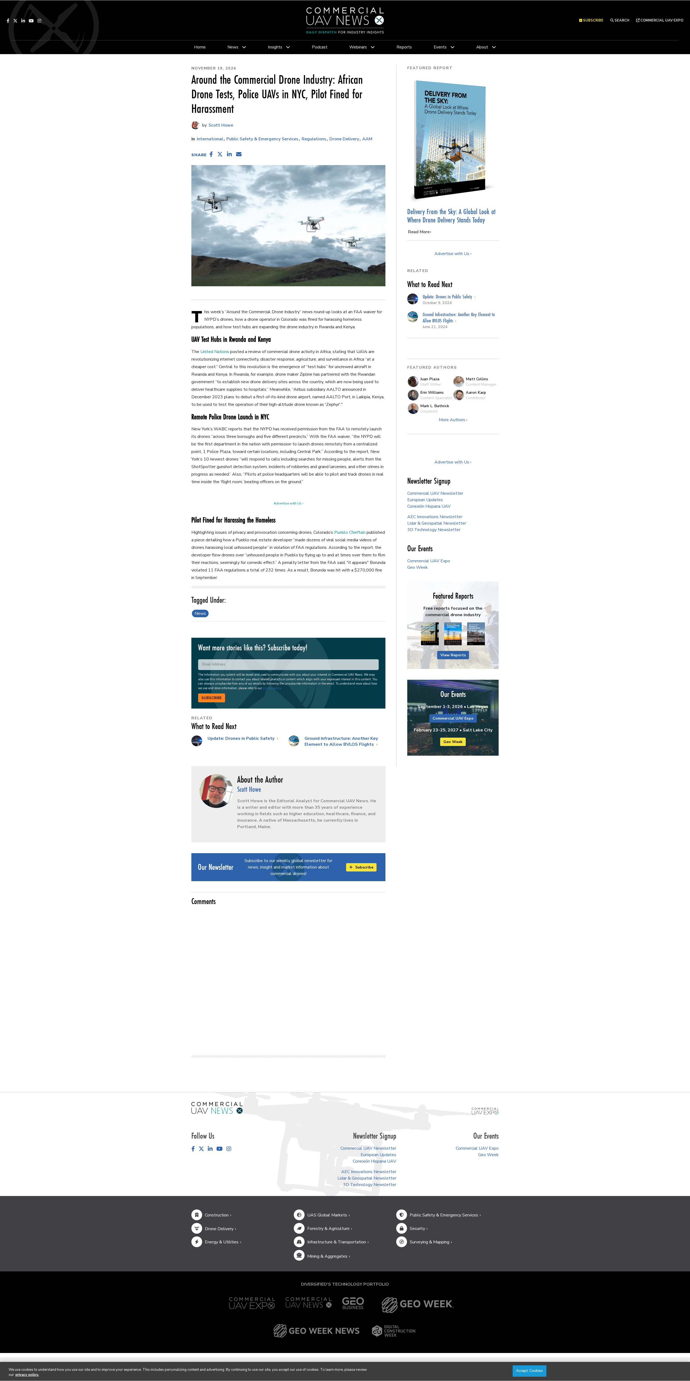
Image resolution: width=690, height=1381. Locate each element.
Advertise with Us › (288, 503)
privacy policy (272, 688)
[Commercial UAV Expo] (485, 1111)
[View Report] (430, 634)
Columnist (428, 411)
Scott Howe (220, 125)
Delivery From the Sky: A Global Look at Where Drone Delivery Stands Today (451, 216)
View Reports (453, 655)
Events (440, 47)
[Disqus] (288, 978)
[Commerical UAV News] (217, 1108)
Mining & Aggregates (327, 1256)
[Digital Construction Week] (393, 1331)
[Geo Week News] (316, 1331)
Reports (404, 47)
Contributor (476, 397)
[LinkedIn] (23, 21)
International (210, 139)
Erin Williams (432, 392)
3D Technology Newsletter (433, 530)
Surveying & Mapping (429, 1242)
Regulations (314, 139)
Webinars (358, 47)
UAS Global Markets (327, 1215)
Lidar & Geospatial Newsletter (436, 523)
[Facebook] (8, 21)
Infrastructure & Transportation (336, 1242)
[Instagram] (39, 21)
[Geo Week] (418, 1305)
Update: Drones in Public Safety (241, 738)
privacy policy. (27, 1375)
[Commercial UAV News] (309, 1305)
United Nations (214, 352)
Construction (217, 1215)
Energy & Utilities (222, 1242)
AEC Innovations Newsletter (434, 517)
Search (621, 20)
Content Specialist (436, 397)
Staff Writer (430, 384)
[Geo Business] (353, 1305)
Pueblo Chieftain (349, 532)
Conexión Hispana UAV (429, 506)
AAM (367, 139)
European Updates (425, 500)
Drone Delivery (344, 139)
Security (417, 1229)
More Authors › (453, 420)
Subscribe (211, 698)
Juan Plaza (429, 379)
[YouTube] (31, 21)
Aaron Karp (476, 392)
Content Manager (481, 384)
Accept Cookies (529, 1370)
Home (200, 47)
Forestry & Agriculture (328, 1229)
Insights (275, 47)
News (232, 47)
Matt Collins (477, 379)
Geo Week (417, 567)
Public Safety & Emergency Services (262, 139)
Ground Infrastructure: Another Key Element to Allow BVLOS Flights (341, 741)
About (482, 47)
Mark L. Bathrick (434, 406)
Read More (419, 232)
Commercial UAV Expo (661, 20)
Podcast (319, 47)
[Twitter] (15, 21)
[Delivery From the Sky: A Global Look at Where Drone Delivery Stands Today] (453, 140)
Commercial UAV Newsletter (435, 493)
